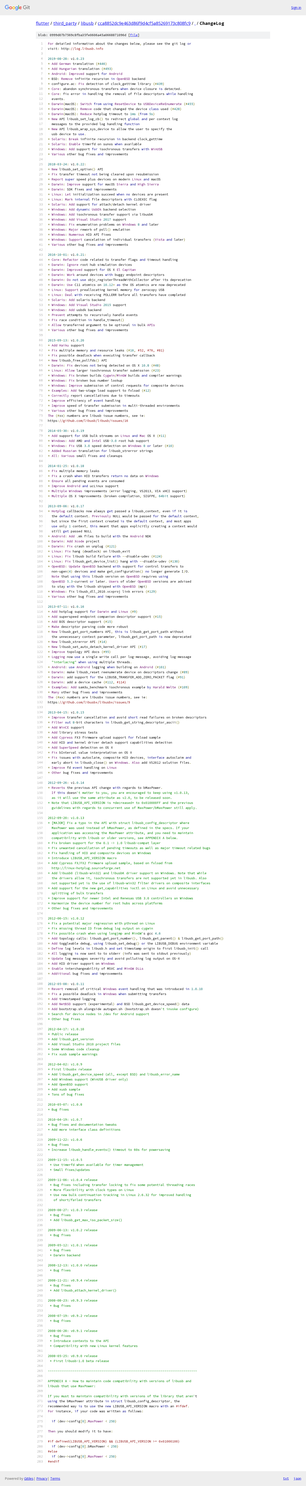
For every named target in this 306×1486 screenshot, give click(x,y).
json (297, 1478)
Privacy (41, 1478)
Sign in (296, 7)
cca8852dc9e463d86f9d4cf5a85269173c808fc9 (144, 23)
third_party (65, 23)
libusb (87, 23)
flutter (42, 23)
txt (286, 1478)
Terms (55, 1478)
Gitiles (28, 1478)
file (134, 35)
